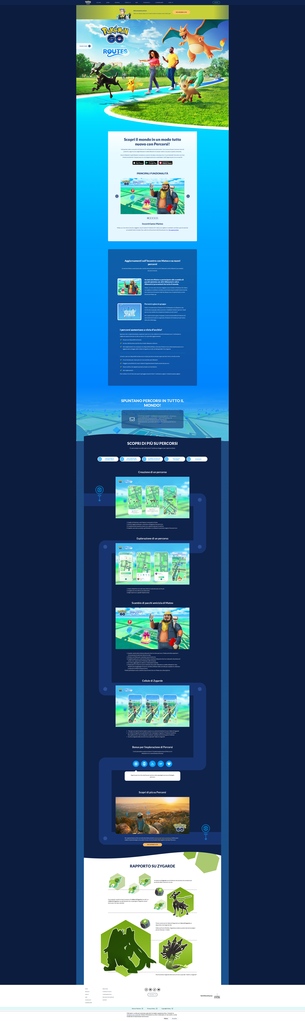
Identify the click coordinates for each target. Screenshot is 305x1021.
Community (146, 2)
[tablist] (152, 218)
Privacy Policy (151, 1008)
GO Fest (99, 2)
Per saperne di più (174, 230)
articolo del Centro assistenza (163, 838)
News (107, 2)
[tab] (148, 218)
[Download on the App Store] (138, 163)
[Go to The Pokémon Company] (206, 996)
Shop (170, 2)
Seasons (117, 2)
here (155, 320)
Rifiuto (166, 1018)
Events (127, 2)
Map (137, 2)
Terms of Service (136, 1008)
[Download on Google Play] (151, 163)
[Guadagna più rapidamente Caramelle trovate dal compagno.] (144, 764)
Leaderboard (159, 2)
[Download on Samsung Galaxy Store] (165, 163)
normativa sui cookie (132, 1015)
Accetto (174, 1018)
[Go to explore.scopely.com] (217, 995)
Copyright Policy (166, 1008)
